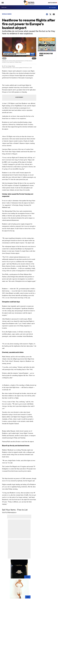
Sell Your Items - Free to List (14, 509)
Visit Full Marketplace (9, 512)
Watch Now (52, 2)
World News (7, 14)
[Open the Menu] (2, 2)
